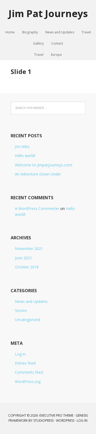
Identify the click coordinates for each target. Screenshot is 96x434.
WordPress (65, 420)
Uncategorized (27, 319)
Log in (20, 354)
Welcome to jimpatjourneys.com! (43, 164)
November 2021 (29, 248)
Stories (21, 310)
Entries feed (25, 363)
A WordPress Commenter (37, 208)
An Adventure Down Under (38, 174)
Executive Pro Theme (56, 415)
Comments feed (29, 372)
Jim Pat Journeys (48, 13)
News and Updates (31, 301)
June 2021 (23, 257)
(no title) (22, 146)
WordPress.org (28, 381)
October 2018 (27, 266)
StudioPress (43, 420)
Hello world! (25, 155)
